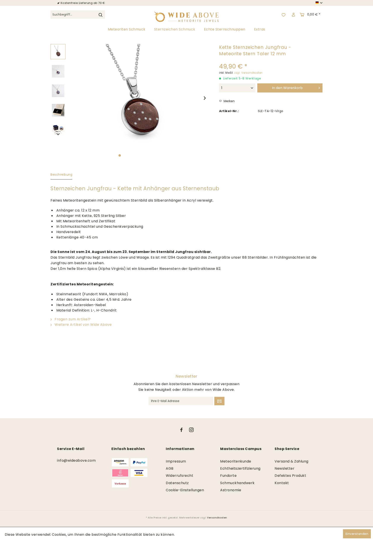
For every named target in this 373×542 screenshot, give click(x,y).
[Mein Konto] (293, 14)
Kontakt (282, 482)
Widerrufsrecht (179, 475)
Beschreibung (61, 174)
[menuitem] (78, 17)
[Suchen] (100, 14)
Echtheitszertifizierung (240, 468)
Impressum (176, 461)
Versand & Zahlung (291, 461)
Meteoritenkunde (235, 461)
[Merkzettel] (283, 14)
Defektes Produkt (290, 475)
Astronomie (230, 490)
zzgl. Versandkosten (248, 73)
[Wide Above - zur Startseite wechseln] (186, 14)
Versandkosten (217, 517)
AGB (170, 468)
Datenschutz (177, 482)
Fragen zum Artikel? (72, 319)
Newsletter (284, 468)
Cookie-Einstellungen (185, 490)
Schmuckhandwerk (237, 482)
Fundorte (228, 475)
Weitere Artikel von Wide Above (83, 324)
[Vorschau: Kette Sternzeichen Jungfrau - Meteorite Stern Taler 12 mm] (58, 51)
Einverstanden (357, 534)
